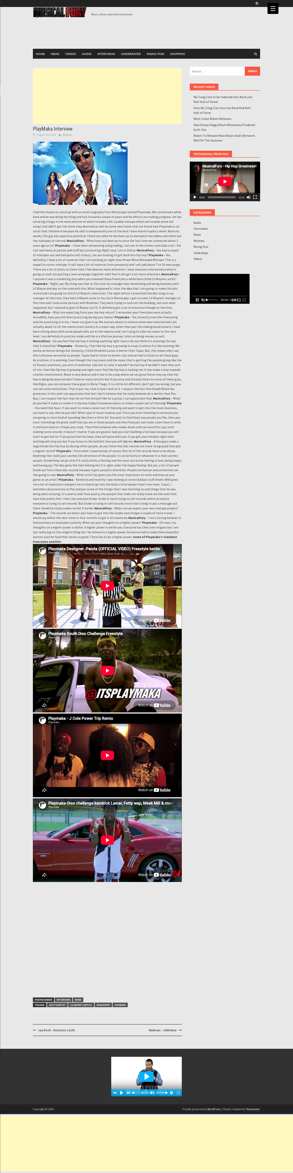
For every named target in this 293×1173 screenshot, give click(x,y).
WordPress (214, 1109)
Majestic (68, 135)
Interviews (106, 54)
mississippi (103, 1004)
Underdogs (201, 253)
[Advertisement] (107, 96)
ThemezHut (253, 1109)
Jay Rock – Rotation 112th (56, 1030)
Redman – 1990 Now (163, 1030)
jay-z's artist (57, 1004)
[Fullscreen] (255, 197)
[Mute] (249, 197)
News (55, 54)
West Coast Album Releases (212, 119)
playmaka (120, 1004)
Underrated (131, 54)
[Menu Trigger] (272, 8)
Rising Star (155, 54)
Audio (86, 54)
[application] (225, 181)
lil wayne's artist (81, 1004)
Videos (70, 54)
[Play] (195, 197)
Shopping (177, 54)
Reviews (199, 241)
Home (40, 54)
